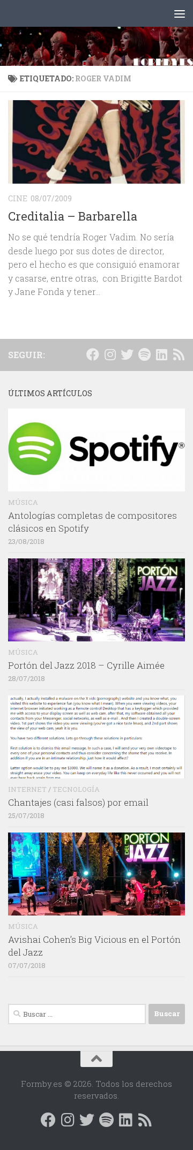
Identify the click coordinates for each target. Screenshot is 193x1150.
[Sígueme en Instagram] (109, 354)
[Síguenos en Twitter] (127, 354)
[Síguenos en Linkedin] (161, 354)
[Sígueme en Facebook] (92, 354)
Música (23, 502)
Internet (27, 789)
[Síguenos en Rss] (178, 354)
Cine (17, 198)
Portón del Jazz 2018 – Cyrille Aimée (86, 665)
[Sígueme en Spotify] (144, 354)
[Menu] (179, 13)
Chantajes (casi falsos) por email (78, 802)
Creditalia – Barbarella (72, 216)
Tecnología (76, 789)
